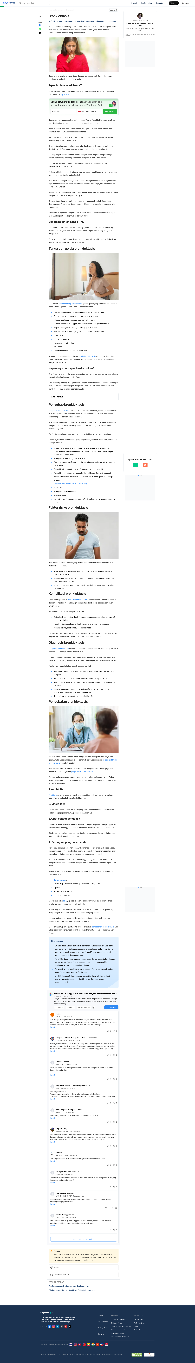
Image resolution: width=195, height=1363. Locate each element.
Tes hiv (59, 1153)
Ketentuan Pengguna (118, 1319)
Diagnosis (100, 21)
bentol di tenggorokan (65, 1215)
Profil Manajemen (139, 1323)
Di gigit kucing (61, 1129)
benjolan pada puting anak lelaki (69, 1110)
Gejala (59, 21)
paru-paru (66, 94)
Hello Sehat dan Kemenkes (120, 1337)
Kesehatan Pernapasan (56, 10)
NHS (65, 901)
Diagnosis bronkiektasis (59, 649)
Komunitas (101, 1334)
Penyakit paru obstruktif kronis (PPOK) (70, 484)
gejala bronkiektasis (87, 356)
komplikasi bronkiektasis (78, 600)
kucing (58, 1014)
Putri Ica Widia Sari (137, 34)
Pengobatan (111, 21)
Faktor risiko (79, 21)
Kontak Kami (138, 1330)
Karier (136, 1326)
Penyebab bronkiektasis (59, 411)
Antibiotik (53, 795)
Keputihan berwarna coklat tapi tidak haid (73, 1086)
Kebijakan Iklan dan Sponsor (120, 1330)
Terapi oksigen (60, 880)
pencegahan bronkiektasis (103, 927)
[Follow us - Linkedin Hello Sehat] (57, 1326)
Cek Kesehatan (103, 1322)
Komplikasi (90, 21)
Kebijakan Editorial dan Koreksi (121, 1326)
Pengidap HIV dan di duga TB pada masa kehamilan (76, 1038)
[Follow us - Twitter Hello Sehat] (61, 1326)
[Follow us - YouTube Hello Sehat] (65, 1326)
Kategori (100, 1315)
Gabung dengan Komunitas (83, 1239)
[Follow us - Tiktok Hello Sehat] (70, 1326)
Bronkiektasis (70, 10)
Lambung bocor (62, 1062)
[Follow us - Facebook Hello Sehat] (49, 1326)
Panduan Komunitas (117, 1333)
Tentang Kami (138, 1319)
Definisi (52, 21)
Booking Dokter (103, 1328)
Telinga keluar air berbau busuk (68, 1172)
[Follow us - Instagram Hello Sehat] (53, 1326)
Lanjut (52, 1027)
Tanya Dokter (111, 1007)
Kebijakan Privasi (116, 1323)
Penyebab (68, 21)
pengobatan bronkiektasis (82, 771)
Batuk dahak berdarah (65, 1193)
